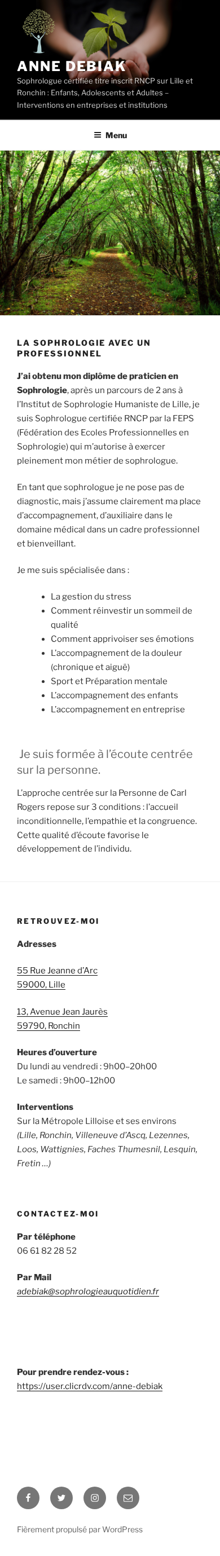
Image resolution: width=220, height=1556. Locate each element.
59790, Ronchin (48, 1026)
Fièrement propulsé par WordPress (80, 1529)
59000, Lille (41, 985)
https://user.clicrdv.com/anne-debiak (89, 1386)
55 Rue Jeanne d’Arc (57, 971)
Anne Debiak (71, 66)
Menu (116, 135)
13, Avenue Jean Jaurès (62, 1012)
